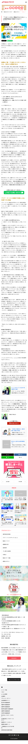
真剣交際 (5, 547)
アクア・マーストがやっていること (10, 537)
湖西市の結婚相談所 (5, 711)
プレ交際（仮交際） (7, 551)
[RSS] (18, 735)
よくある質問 (4, 694)
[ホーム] (1, 11)
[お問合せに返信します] (14, 193)
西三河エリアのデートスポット (7, 715)
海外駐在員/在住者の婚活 (6, 730)
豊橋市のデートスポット (6, 722)
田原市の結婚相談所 (5, 706)
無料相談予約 (14, 658)
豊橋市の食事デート (5, 724)
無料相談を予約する (14, 423)
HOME (2, 687)
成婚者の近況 (5, 544)
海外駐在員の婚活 (6, 534)
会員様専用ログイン (5, 700)
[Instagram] (9, 735)
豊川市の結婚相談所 (5, 702)
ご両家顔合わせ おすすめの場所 (7, 727)
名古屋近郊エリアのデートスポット (7, 719)
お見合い (5, 554)
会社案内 (3, 696)
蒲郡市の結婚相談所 (5, 704)
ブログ (2, 692)
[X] (11, 735)
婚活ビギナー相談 (6, 558)
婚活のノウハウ (6, 541)
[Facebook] (13, 735)
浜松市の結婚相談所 (5, 713)
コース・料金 (4, 690)
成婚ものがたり (5, 24)
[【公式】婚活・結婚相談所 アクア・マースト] (7, 2)
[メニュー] (26, 2)
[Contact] (16, 735)
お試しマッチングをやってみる (14, 679)
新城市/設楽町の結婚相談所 (7, 709)
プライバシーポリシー (6, 698)
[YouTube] (14, 735)
